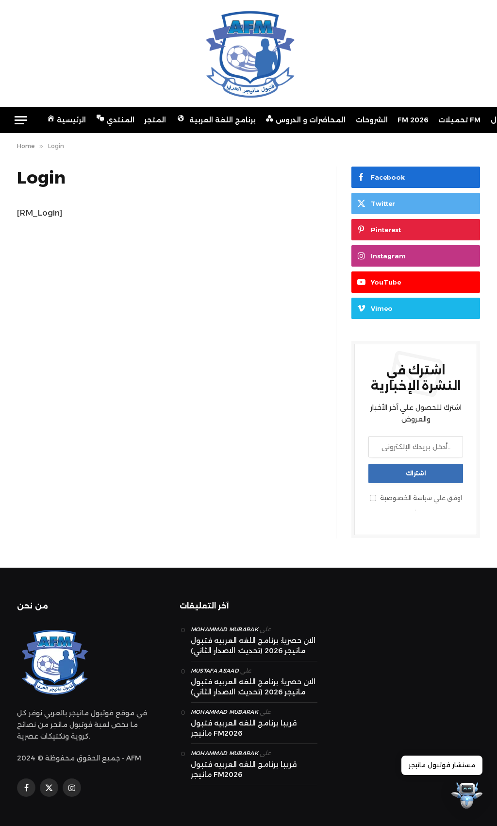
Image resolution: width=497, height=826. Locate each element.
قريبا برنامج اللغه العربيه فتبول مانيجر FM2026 (244, 728)
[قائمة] (21, 120)
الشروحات (372, 120)
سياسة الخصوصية (406, 498)
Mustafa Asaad (215, 670)
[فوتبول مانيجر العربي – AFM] (248, 53)
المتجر (155, 120)
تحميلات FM (459, 120)
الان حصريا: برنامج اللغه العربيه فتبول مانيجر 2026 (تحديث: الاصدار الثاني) (253, 645)
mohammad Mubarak (224, 629)
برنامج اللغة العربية (222, 120)
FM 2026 (413, 120)
